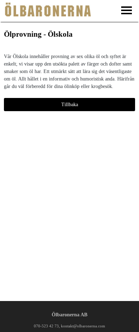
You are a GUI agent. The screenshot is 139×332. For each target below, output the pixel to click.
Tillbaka (69, 104)
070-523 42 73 (46, 326)
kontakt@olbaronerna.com (83, 326)
